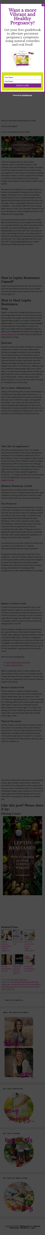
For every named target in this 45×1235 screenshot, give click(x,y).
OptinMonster (27, 95)
